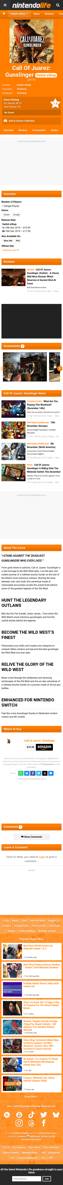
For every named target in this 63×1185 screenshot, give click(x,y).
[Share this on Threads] (44, 773)
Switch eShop (24, 85)
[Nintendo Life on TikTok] (31, 1115)
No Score (9, 112)
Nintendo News (30, 1152)
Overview (8, 130)
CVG (43, 1158)
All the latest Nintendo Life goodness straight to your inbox (31, 1171)
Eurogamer (54, 1152)
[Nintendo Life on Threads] (31, 1124)
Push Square (19, 1147)
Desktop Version (47, 931)
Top (7, 920)
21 (22, 436)
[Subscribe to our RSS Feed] (6, 1115)
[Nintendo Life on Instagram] (19, 1124)
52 (22, 283)
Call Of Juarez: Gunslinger (30, 71)
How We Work (37, 920)
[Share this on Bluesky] (26, 773)
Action (7, 215)
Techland (22, 89)
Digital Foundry (11, 1152)
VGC (12, 1158)
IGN (43, 1152)
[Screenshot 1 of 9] (25, 366)
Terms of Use (39, 925)
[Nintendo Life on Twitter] (43, 1115)
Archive (11, 931)
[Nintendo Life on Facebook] (43, 1124)
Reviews (23, 130)
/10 (18, 103)
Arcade (16, 215)
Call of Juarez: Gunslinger (39, 740)
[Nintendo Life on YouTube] (19, 1115)
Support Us (54, 920)
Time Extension (51, 1147)
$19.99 (30, 747)
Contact (7, 925)
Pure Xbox (34, 1147)
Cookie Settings (27, 931)
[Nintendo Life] (31, 5)
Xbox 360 (8, 240)
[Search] (58, 5)
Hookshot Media (20, 1133)
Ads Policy (55, 925)
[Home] (4, 13)
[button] (59, 368)
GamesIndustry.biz (28, 1158)
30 (22, 457)
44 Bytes (22, 1136)
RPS (51, 1158)
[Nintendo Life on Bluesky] (56, 1115)
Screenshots (39, 130)
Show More (31, 1096)
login (42, 857)
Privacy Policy (21, 925)
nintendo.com (9, 250)
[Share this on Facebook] (32, 773)
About (15, 920)
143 (21, 478)
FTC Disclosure (46, 764)
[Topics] (5, 5)
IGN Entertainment (47, 1133)
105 (21, 415)
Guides (54, 130)
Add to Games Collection (21, 120)
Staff (24, 920)
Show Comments (33, 836)
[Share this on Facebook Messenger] (50, 773)
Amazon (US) (44, 747)
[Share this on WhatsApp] (20, 773)
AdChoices (35, 1136)
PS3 (18, 240)
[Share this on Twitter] (38, 773)
